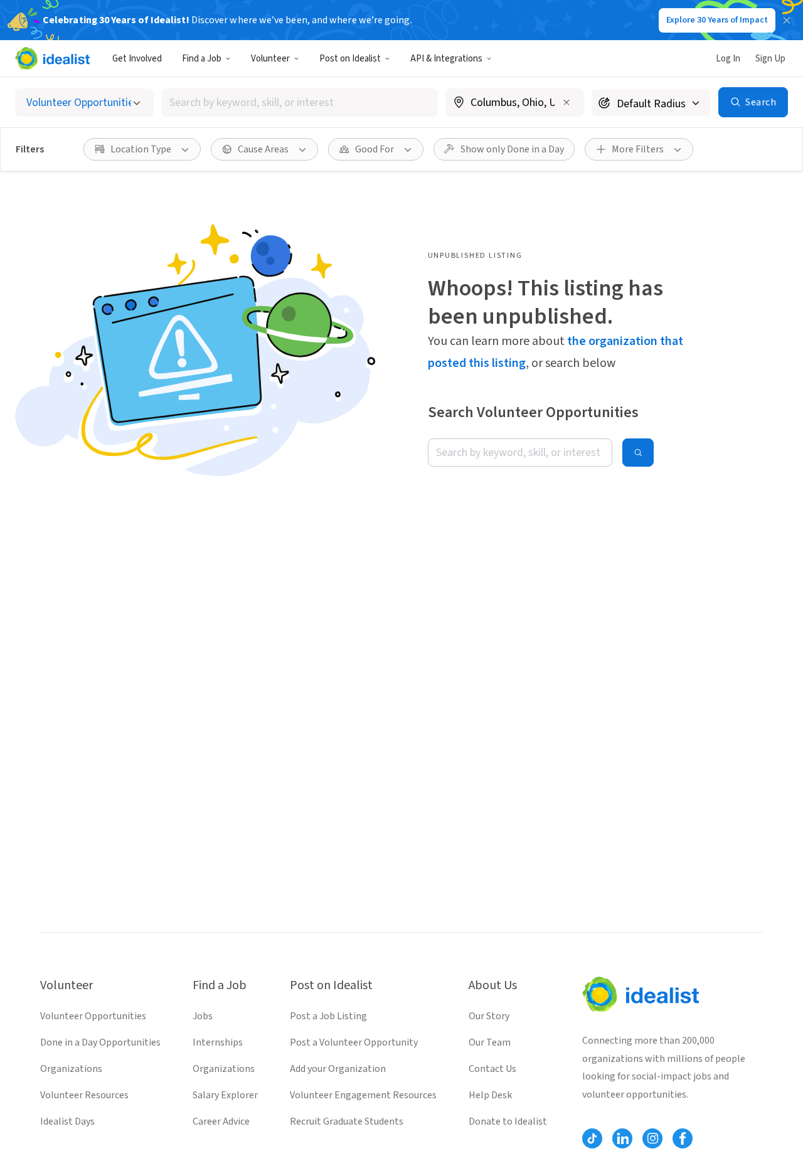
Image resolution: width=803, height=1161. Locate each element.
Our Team (490, 1042)
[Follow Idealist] (592, 1138)
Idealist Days (67, 1121)
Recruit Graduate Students (346, 1121)
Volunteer (270, 58)
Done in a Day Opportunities (100, 1042)
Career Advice (221, 1121)
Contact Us (492, 1069)
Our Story (489, 1016)
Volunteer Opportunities (93, 1016)
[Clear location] (566, 102)
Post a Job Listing (328, 1016)
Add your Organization (338, 1069)
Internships (218, 1042)
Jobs (203, 1016)
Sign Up (770, 58)
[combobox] (300, 102)
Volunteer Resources (84, 1095)
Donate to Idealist (508, 1121)
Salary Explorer (225, 1095)
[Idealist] (52, 58)
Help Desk (490, 1095)
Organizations (71, 1069)
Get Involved (137, 58)
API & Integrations (446, 58)
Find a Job (201, 58)
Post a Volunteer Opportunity (354, 1042)
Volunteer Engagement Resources (363, 1095)
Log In (728, 58)
